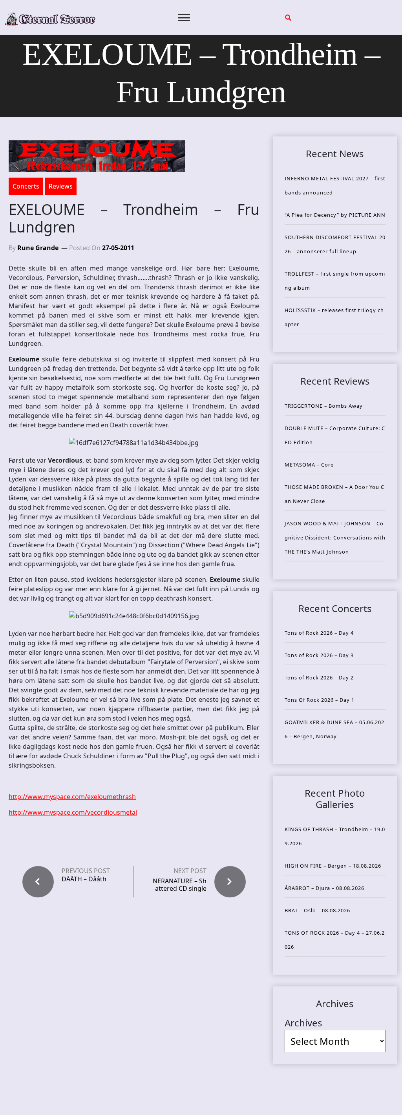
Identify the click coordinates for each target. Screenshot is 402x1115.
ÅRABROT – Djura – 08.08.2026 (324, 888)
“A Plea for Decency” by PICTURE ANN (335, 214)
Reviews (61, 186)
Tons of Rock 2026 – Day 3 (319, 655)
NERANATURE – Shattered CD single (179, 885)
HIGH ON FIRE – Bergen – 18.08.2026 (333, 865)
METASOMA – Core (309, 464)
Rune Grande (37, 247)
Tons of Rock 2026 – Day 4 (319, 632)
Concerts (26, 186)
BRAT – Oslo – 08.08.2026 (317, 910)
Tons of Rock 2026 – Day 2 (319, 677)
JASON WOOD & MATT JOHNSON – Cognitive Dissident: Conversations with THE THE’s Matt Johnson (335, 537)
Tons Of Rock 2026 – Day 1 (319, 699)
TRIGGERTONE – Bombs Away (324, 405)
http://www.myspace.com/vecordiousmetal (73, 812)
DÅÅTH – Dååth (84, 879)
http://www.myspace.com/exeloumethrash (72, 796)
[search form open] (288, 18)
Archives (303, 1022)
